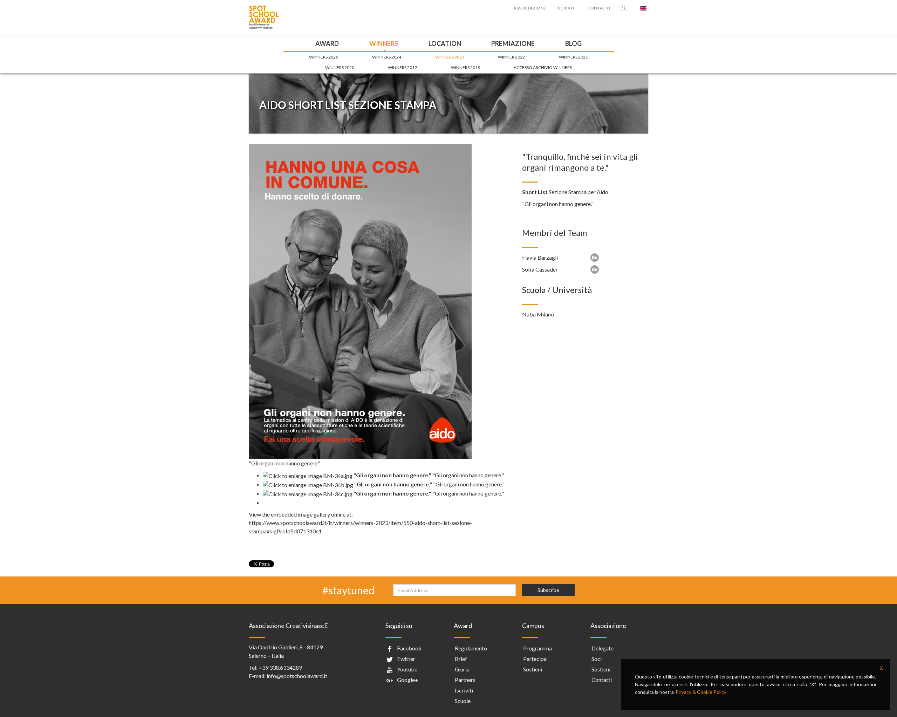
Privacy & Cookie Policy (701, 692)
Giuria (462, 669)
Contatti (598, 8)
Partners (465, 679)
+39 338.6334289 (280, 667)
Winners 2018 (465, 67)
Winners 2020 (339, 67)
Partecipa (535, 658)
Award (327, 43)
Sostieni (532, 669)
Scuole (463, 700)
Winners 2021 (573, 57)
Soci (596, 658)
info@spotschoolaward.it (297, 675)
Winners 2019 (402, 67)
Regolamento (471, 648)
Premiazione (513, 43)
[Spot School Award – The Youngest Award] (264, 16)
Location (445, 43)
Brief (461, 658)
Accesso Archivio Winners (543, 67)
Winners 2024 (386, 57)
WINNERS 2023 (449, 57)
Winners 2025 (323, 57)
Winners (383, 43)
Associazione (529, 8)
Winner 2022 (511, 57)
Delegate (602, 648)
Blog (573, 43)
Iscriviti (566, 8)
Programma (537, 648)
